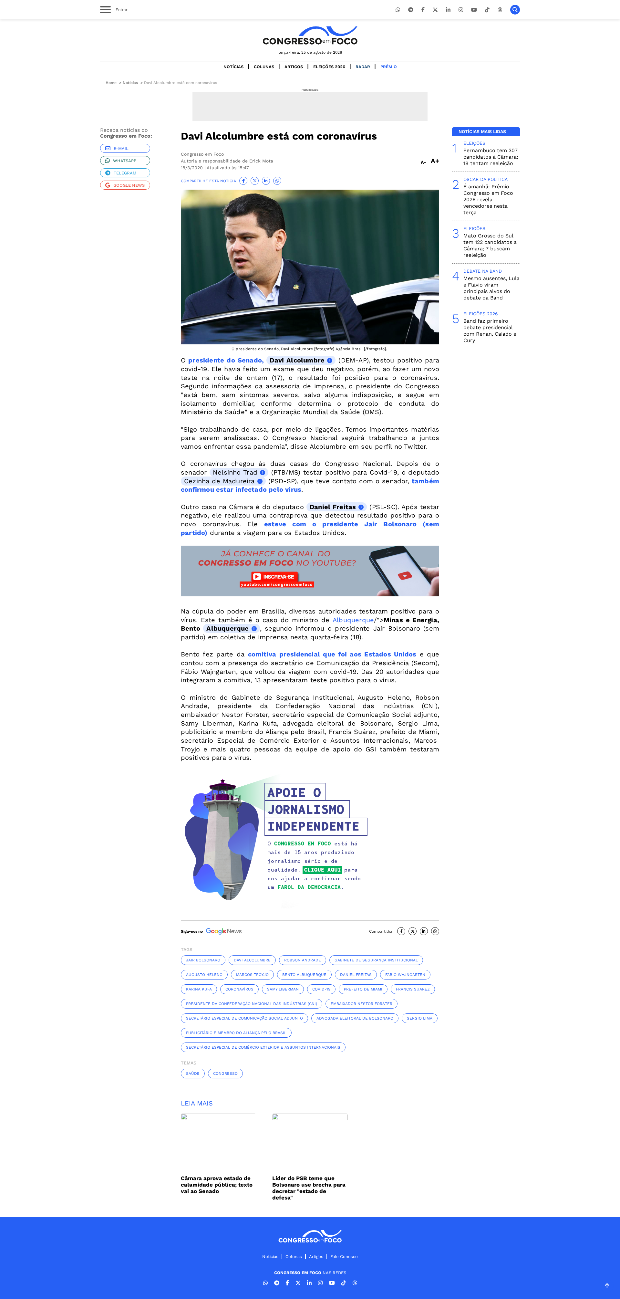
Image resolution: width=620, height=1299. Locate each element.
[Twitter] (435, 10)
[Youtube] (474, 10)
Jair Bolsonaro (203, 960)
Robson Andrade (302, 960)
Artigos (293, 66)
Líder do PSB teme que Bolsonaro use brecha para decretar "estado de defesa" (309, 1188)
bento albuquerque (304, 974)
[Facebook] (423, 10)
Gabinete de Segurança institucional (376, 960)
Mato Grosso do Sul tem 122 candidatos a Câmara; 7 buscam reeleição (490, 245)
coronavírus (239, 989)
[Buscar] (515, 10)
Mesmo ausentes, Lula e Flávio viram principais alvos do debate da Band (491, 288)
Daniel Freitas (333, 507)
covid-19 (321, 989)
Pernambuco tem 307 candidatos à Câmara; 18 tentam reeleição (490, 156)
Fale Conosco (344, 1256)
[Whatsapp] (398, 10)
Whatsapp (124, 160)
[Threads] (500, 10)
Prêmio (388, 66)
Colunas (264, 66)
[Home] (310, 35)
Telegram (125, 173)
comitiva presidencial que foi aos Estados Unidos (332, 654)
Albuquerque (353, 620)
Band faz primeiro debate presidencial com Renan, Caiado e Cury (489, 330)
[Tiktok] (487, 10)
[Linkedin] (448, 10)
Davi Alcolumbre (297, 360)
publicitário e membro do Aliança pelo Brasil (236, 1033)
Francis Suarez (413, 989)
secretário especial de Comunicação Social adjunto (244, 1018)
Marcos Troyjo (252, 974)
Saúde (193, 1073)
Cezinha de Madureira (219, 481)
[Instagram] (461, 10)
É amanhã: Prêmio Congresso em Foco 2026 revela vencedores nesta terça (488, 199)
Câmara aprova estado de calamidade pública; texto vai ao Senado (217, 1184)
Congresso (225, 1073)
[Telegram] (410, 10)
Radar (363, 66)
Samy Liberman (283, 989)
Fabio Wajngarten (405, 974)
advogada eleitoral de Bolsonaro (354, 1018)
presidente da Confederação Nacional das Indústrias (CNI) (251, 1003)
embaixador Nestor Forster (361, 1003)
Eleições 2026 (329, 66)
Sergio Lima (419, 1018)
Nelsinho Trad (235, 472)
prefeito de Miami (363, 989)
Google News (129, 185)
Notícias (233, 66)
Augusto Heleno (204, 974)
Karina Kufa (199, 989)
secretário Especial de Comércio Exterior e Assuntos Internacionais (263, 1047)
